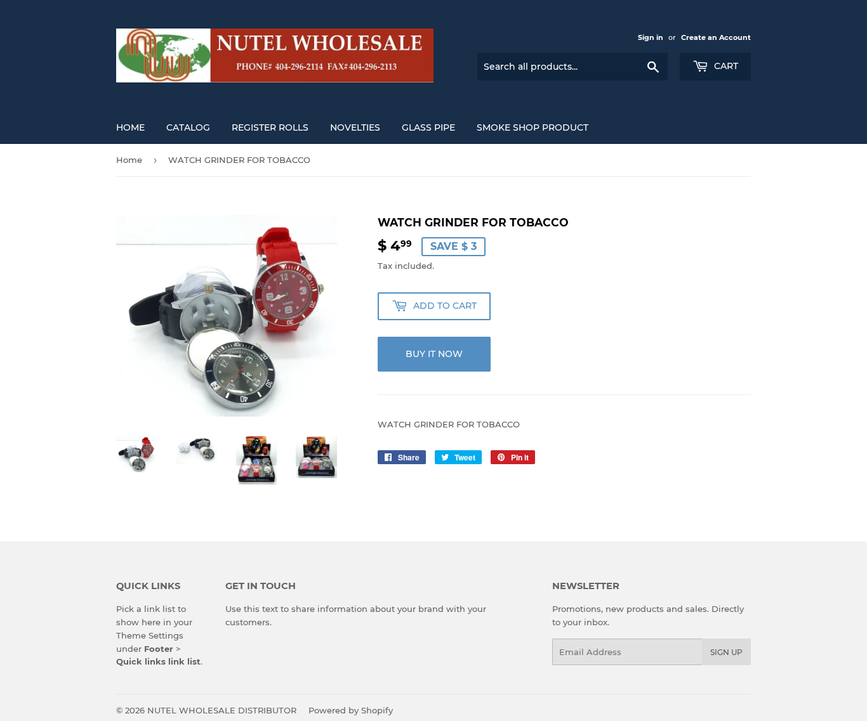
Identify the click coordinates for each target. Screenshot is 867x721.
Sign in (650, 37)
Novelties (355, 127)
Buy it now (434, 354)
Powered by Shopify (350, 710)
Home (130, 127)
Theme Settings (149, 635)
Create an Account (716, 37)
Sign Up (726, 652)
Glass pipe (428, 127)
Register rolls (270, 127)
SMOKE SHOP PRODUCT (532, 127)
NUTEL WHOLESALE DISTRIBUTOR (221, 710)
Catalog (188, 127)
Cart (724, 66)
